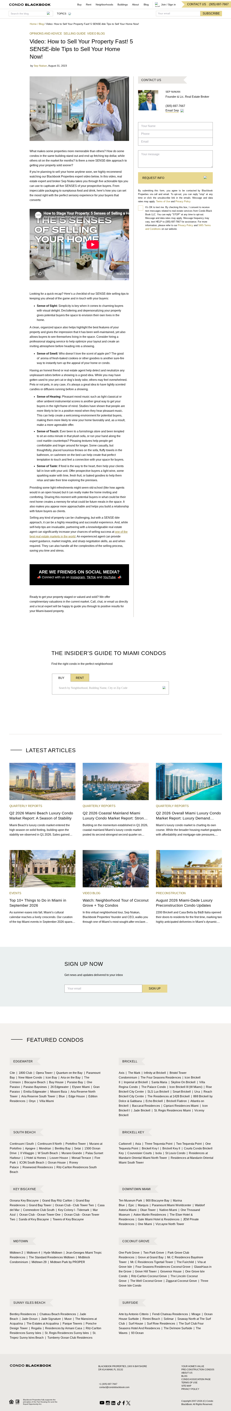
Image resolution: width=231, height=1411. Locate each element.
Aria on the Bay (69, 1077)
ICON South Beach (30, 1162)
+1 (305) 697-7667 (108, 1384)
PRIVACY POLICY (190, 1389)
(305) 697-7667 (175, 105)
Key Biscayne (24, 1189)
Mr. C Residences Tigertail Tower (150, 1262)
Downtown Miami (136, 1189)
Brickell (129, 1061)
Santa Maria (158, 1082)
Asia (137, 1143)
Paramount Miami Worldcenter (170, 1205)
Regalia (35, 1328)
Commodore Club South (38, 1209)
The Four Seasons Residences (159, 1077)
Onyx (31, 1101)
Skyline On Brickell (182, 1082)
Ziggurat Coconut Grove (180, 1280)
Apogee (29, 1148)
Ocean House (56, 1162)
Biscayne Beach (34, 1082)
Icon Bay (50, 1077)
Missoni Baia (57, 1091)
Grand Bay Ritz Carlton (56, 1200)
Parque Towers (71, 1323)
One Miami (144, 1224)
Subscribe (211, 13)
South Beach (24, 1132)
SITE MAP (186, 1386)
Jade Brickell (140, 1110)
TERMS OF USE (189, 1382)
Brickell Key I (149, 1148)
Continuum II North (48, 1143)
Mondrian (44, 1148)
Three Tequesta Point (157, 1143)
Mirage (195, 1314)
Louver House (57, 1157)
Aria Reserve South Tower (37, 1096)
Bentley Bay (62, 1148)
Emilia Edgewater (34, 1091)
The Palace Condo (152, 1086)
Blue (61, 1096)
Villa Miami (45, 1101)
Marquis (142, 1205)
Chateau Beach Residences (56, 1314)
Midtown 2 (16, 1252)
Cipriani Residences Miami (180, 1105)
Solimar (168, 1318)
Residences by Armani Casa (62, 1328)
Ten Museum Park (130, 1200)
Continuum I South (22, 1143)
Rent (88, 4)
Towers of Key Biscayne (67, 1219)
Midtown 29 (38, 1262)
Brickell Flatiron (175, 1101)
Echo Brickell (153, 1101)
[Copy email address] (182, 111)
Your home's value (192, 1366)
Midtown (20, 1241)
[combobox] (109, 688)
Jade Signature (50, 1318)
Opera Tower (43, 1072)
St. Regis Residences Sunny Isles (66, 1332)
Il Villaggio (26, 1153)
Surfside (130, 1302)
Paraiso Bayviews (34, 1086)
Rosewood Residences (36, 1167)
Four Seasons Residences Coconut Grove (161, 1266)
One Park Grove (129, 1252)
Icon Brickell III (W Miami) (184, 1086)
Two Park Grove (152, 1252)
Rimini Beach (150, 1318)
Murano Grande (70, 1153)
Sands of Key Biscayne (33, 1219)
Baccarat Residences (145, 1105)
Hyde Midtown (52, 1252)
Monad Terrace (80, 1157)
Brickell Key (133, 1132)
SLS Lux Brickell (157, 1091)
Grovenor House (170, 1271)
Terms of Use (163, 201)
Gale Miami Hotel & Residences (157, 1219)
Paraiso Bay (74, 1082)
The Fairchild (184, 1262)
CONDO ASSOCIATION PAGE (196, 1379)
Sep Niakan (40, 65)
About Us (186, 1373)
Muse (67, 1318)
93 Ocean (136, 1332)
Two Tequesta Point (188, 1143)
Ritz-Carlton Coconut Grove (148, 1276)
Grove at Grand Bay (150, 1257)
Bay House (55, 1082)
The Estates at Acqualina (41, 1323)
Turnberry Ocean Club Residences (68, 1337)
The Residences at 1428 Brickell (167, 1096)
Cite (12, 1072)
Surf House (134, 1323)
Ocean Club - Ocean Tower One (38, 1214)
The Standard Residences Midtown (51, 1257)
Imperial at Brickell (135, 1082)
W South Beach (47, 1153)
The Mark (133, 1072)
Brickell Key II (170, 1148)
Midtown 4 (32, 1252)
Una (196, 1091)
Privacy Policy (183, 201)
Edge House (75, 1096)
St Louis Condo (174, 1153)
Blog (146, 4)
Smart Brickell (181, 1091)
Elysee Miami (80, 1086)
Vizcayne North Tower (168, 1224)
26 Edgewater (58, 1086)
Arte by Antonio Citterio (134, 1314)
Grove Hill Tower (145, 1271)
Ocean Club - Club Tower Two (73, 1205)
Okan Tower (147, 1209)
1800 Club (24, 1072)
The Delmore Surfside (177, 1328)
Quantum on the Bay (68, 1072)
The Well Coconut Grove (145, 1280)
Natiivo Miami (167, 1209)
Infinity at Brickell (154, 1072)
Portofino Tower (74, 1143)
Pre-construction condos (197, 1369)
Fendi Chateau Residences (169, 1314)
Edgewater (23, 1061)
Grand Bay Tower (39, 1205)
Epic (130, 1205)
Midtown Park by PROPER (66, 1262)
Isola (157, 1153)
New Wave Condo (29, 1077)
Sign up (155, 988)
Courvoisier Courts (138, 1153)
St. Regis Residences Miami (171, 1110)
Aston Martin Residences (148, 1214)
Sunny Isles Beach (29, 1302)
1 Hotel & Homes (34, 1157)
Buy (79, 4)
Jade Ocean (29, 1318)
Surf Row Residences (160, 1323)
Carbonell (125, 1143)
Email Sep (172, 110)
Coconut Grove (136, 1241)
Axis (121, 1072)
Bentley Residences (23, 1314)
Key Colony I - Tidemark (72, 1209)
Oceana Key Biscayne (24, 1200)
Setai (76, 1148)
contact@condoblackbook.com (114, 1387)
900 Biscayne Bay (156, 1200)
